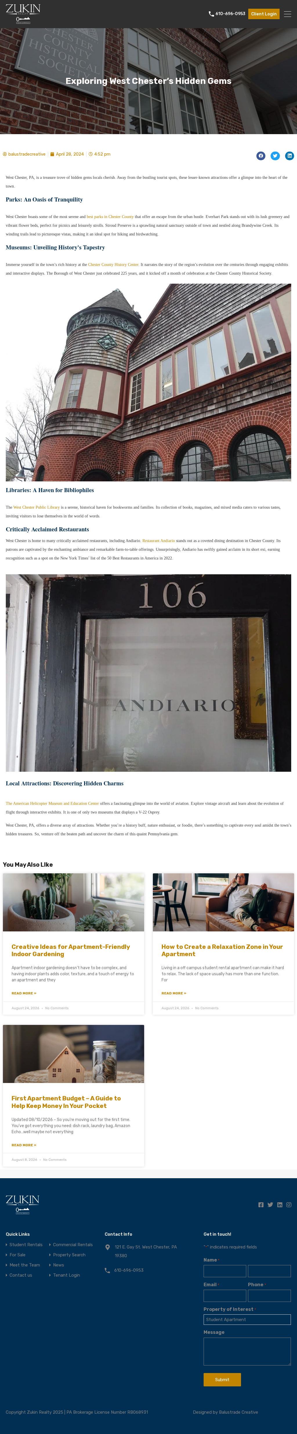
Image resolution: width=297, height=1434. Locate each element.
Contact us (21, 1275)
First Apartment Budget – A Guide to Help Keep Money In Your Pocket (66, 1102)
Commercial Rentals (73, 1245)
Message (214, 1332)
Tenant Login (66, 1275)
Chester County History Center (113, 264)
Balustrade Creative (238, 1412)
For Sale (18, 1255)
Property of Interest (230, 1309)
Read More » (24, 993)
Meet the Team (25, 1265)
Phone (257, 1284)
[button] (261, 156)
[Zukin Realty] (23, 21)
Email (211, 1284)
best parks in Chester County (110, 217)
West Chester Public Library (36, 507)
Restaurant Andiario (158, 541)
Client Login (264, 14)
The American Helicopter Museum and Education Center (52, 803)
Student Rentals (26, 1245)
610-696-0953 (230, 14)
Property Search (69, 1255)
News (58, 1265)
